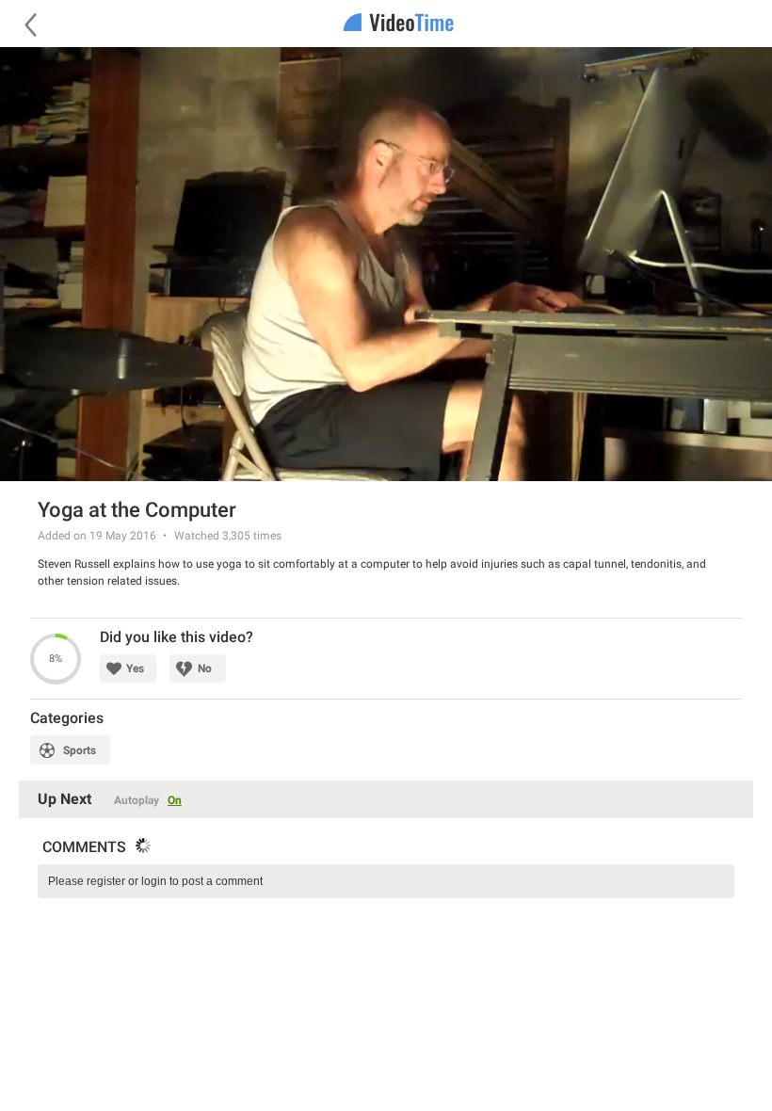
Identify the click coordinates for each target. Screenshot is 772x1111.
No (205, 668)
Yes (135, 668)
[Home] (386, 24)
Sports (79, 750)
